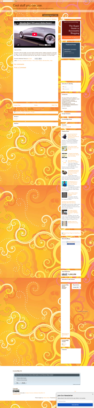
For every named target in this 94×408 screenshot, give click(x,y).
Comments (66, 89)
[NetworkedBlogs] (71, 241)
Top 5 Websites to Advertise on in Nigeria (73, 161)
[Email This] (35, 58)
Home (16, 11)
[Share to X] (38, 58)
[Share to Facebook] (39, 58)
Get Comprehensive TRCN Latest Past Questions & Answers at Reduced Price (73, 135)
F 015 (33, 60)
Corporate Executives (27, 60)
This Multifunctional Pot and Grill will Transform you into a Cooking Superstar (73, 172)
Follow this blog (71, 243)
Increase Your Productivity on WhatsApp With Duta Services (69, 202)
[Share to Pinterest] (41, 58)
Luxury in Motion (38, 60)
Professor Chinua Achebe (22, 380)
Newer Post (17, 105)
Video (51, 60)
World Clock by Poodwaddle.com (65, 334)
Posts (65, 86)
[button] (75, 395)
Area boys (19, 60)
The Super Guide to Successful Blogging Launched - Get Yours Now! (73, 212)
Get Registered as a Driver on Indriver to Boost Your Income (72, 183)
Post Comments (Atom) (39, 109)
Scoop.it (16, 118)
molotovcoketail (46, 397)
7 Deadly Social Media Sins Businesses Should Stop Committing (73, 155)
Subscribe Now (75, 404)
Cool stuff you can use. (28, 5)
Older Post (54, 105)
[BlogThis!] (37, 58)
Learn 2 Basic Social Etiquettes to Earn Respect (72, 194)
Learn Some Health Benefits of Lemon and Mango (73, 148)
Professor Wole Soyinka (21, 378)
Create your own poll (76, 384)
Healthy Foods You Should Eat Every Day (73, 222)
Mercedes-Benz (46, 60)
